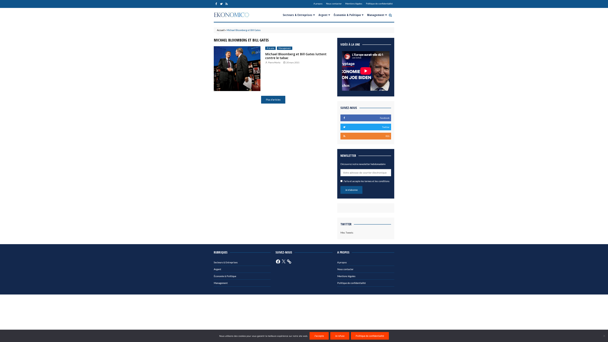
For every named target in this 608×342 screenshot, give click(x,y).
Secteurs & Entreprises (297, 15)
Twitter (221, 4)
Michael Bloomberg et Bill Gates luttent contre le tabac (295, 56)
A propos (318, 3)
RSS (226, 4)
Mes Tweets (346, 232)
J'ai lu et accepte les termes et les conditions (366, 181)
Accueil (221, 30)
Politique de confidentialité (379, 3)
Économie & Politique (347, 15)
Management (375, 15)
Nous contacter (334, 3)
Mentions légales (353, 3)
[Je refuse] (604, 335)
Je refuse (340, 335)
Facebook (216, 4)
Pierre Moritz (274, 62)
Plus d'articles (273, 99)
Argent (323, 15)
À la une (270, 48)
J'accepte (319, 335)
